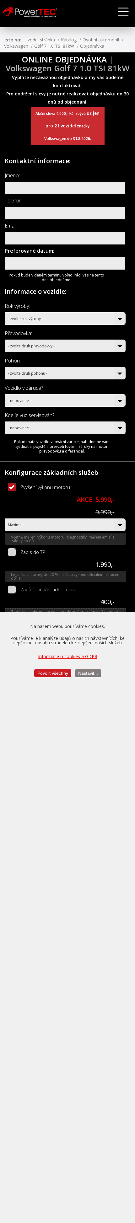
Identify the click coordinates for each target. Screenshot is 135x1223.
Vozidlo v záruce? (24, 387)
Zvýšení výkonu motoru (45, 487)
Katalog (69, 40)
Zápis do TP (32, 552)
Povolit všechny (52, 673)
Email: (11, 225)
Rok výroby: (17, 306)
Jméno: (12, 175)
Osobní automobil (101, 40)
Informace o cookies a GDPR (67, 656)
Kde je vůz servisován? (29, 415)
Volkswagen (16, 46)
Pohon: (13, 360)
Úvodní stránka (39, 40)
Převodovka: (18, 333)
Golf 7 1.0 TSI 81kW (54, 46)
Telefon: (14, 200)
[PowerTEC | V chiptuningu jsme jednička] (35, 14)
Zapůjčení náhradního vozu (49, 589)
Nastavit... (88, 673)
